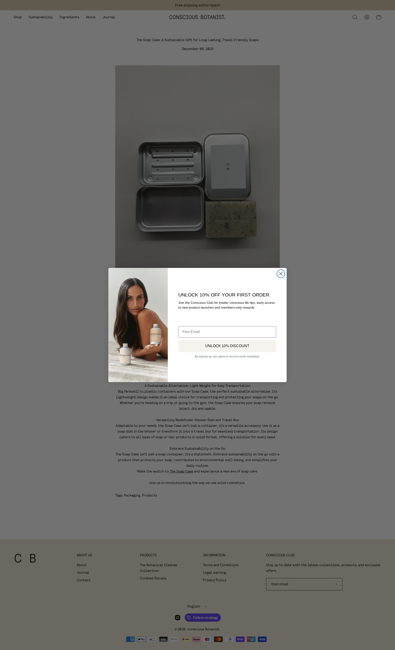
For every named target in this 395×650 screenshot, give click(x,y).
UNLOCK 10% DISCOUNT (227, 346)
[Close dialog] (281, 274)
